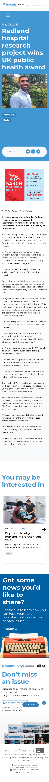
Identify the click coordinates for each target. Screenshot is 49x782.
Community (9, 115)
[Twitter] (38, 152)
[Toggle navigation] (8, 15)
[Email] (27, 152)
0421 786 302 (32, 765)
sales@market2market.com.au (25, 767)
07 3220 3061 (19, 765)
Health (6, 120)
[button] (37, 5)
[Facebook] (33, 152)
